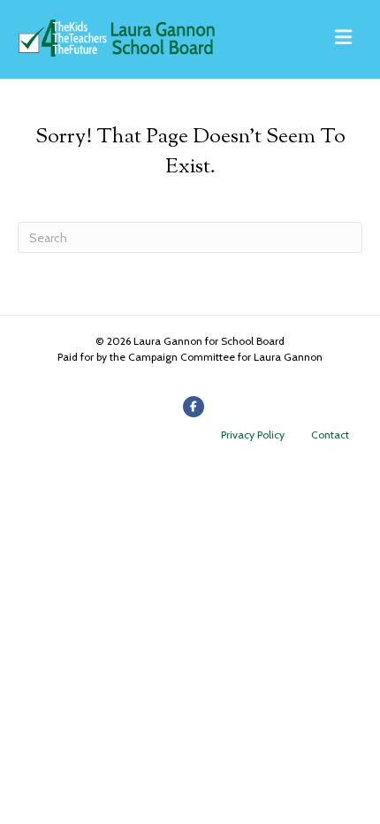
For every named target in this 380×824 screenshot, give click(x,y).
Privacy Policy (253, 434)
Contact (330, 434)
